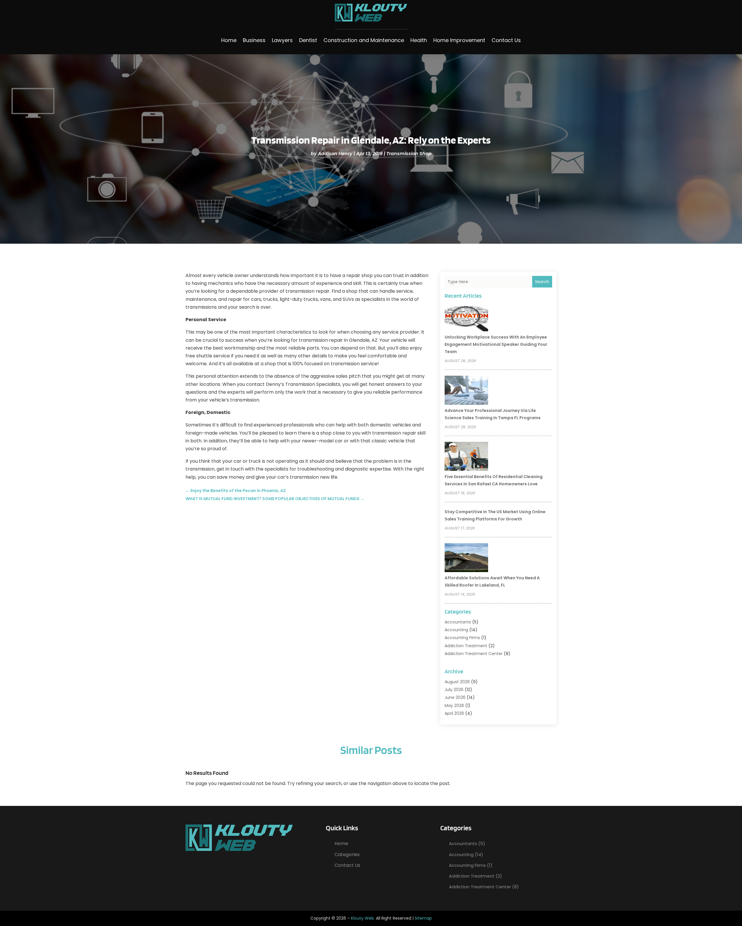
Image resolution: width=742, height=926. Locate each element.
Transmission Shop (409, 153)
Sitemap (423, 918)
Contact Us (506, 40)
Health (418, 40)
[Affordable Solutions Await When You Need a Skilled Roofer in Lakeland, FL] (466, 558)
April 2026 (454, 713)
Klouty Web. (363, 918)
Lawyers (282, 40)
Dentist (308, 40)
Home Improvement (459, 40)
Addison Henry (335, 153)
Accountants (458, 622)
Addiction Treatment (466, 646)
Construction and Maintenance (363, 40)
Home (229, 40)
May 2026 (454, 705)
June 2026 (455, 697)
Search (542, 282)
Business (254, 40)
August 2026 (457, 682)
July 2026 (454, 689)
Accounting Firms (462, 638)
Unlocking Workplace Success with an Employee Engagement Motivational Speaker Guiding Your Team (496, 344)
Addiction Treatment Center (474, 653)
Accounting (456, 630)
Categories (347, 854)
